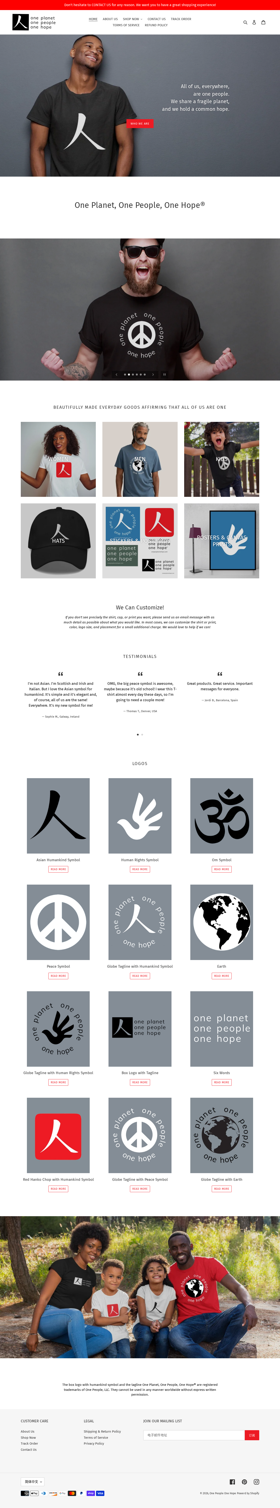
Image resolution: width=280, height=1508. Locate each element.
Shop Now (28, 1438)
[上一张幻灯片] (116, 374)
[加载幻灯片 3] (133, 375)
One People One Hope (223, 1493)
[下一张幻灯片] (153, 374)
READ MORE (221, 976)
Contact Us (29, 1450)
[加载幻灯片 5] (141, 375)
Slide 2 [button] (142, 734)
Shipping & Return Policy (102, 1431)
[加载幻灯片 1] (125, 375)
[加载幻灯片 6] (145, 375)
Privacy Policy (94, 1443)
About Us (27, 1431)
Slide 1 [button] (138, 734)
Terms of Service (96, 1438)
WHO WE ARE (140, 123)
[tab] (138, 734)
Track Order (29, 1443)
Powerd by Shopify (248, 1493)
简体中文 (31, 1482)
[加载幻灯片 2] (129, 375)
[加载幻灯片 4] (137, 375)
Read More (58, 869)
